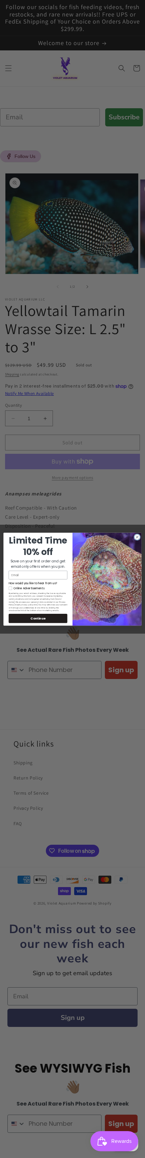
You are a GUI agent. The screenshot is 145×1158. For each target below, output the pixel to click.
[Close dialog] (137, 537)
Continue (38, 618)
